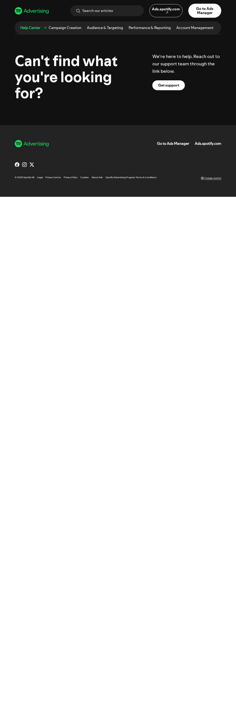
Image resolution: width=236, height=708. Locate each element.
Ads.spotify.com (208, 144)
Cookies (84, 177)
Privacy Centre (53, 177)
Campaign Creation (65, 27)
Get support (168, 85)
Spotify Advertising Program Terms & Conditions (131, 177)
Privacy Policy (70, 177)
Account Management (194, 27)
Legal (40, 177)
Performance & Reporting (150, 27)
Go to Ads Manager (173, 144)
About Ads (97, 177)
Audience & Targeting (105, 27)
